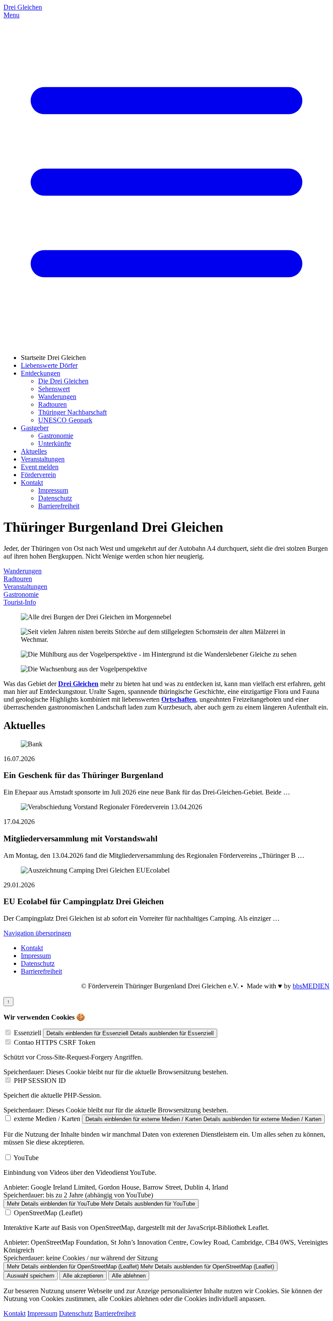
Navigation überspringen (37, 933)
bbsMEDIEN (311, 986)
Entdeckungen (40, 373)
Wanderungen (57, 396)
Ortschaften (178, 699)
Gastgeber (35, 428)
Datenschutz (55, 498)
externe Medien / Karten (47, 1118)
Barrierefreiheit (58, 506)
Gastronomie (55, 435)
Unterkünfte (54, 443)
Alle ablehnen (129, 1275)
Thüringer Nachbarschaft (72, 412)
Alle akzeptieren (83, 1275)
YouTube (26, 1157)
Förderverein (38, 474)
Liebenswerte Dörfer (49, 365)
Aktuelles (34, 451)
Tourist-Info (19, 602)
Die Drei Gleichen (63, 381)
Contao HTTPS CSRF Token (54, 1042)
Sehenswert (54, 388)
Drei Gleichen (22, 7)
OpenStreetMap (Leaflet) (48, 1212)
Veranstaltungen (43, 459)
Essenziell (27, 1033)
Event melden (40, 467)
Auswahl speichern (30, 1275)
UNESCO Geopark (65, 420)
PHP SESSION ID (40, 1080)
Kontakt (32, 482)
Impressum (53, 490)
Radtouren (52, 404)
